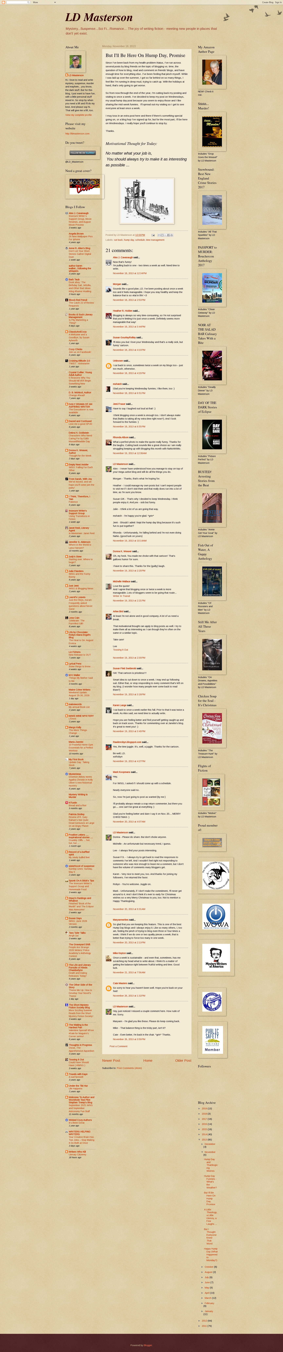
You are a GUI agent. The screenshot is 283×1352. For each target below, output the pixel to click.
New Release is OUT (80, 654)
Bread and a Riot (77, 805)
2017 (205, 1119)
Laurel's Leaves (77, 597)
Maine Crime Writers (79, 689)
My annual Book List (79, 707)
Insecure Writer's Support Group (78, 512)
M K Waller (74, 675)
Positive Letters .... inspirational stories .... (81, 836)
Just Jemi (74, 585)
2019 (205, 1108)
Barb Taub (74, 279)
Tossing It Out (120, 649)
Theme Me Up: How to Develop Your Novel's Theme (80, 993)
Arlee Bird (118, 611)
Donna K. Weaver (122, 551)
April (207, 1293)
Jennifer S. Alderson (79, 542)
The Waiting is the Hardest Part (78, 1026)
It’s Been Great (77, 1122)
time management (155, 240)
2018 (205, 1113)
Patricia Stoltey (77, 814)
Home (147, 1060)
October (209, 1267)
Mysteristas (75, 774)
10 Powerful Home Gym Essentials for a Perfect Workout (81, 747)
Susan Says (75, 918)
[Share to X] (165, 235)
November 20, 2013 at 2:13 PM (129, 942)
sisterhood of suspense (81, 866)
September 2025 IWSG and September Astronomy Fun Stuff (81, 1108)
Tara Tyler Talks (77, 933)
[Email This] (159, 235)
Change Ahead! (77, 395)
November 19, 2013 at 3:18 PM (129, 694)
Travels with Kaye (78, 1074)
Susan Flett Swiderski (124, 668)
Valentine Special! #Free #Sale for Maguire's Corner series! (81, 1033)
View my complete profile (78, 115)
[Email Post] (152, 235)
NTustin (73, 802)
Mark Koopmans (121, 772)
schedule (140, 240)
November (210, 1152)
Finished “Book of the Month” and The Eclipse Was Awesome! (81, 906)
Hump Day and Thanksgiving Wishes (210, 1165)
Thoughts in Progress (80, 1045)
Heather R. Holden (122, 310)
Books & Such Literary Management (81, 315)
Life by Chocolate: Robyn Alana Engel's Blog (80, 635)
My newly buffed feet (79, 857)
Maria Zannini (76, 742)
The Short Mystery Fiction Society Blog (79, 1006)
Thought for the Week (80, 455)
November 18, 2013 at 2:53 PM (129, 300)
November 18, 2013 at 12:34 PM (130, 273)
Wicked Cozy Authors (80, 1120)
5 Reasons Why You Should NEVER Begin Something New (80, 380)
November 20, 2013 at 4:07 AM (129, 821)
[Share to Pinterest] (171, 235)
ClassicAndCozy (78, 331)
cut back (118, 240)
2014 (205, 1134)
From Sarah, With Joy (80, 479)
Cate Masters (120, 983)
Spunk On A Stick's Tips (81, 880)
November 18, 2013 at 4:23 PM (129, 373)
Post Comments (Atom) (129, 1068)
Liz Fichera (74, 652)
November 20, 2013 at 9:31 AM (129, 909)
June (207, 1282)
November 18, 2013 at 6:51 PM (129, 393)
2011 (205, 1326)
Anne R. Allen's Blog (79, 248)
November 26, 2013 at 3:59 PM (129, 1039)
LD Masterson (99, 17)
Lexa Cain (74, 617)
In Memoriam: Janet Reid (81, 533)
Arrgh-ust (74, 935)
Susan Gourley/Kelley (124, 337)
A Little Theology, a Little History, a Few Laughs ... (210, 1216)
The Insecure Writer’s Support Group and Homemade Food (80, 886)
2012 (205, 1320)
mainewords (75, 704)
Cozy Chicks (75, 349)
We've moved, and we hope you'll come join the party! (81, 484)
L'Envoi (72, 718)
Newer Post (111, 1060)
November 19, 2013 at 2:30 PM (129, 657)
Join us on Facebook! (80, 352)
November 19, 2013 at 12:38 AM (130, 453)
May (207, 1287)
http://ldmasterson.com (77, 133)
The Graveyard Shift (79, 944)
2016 (205, 1124)
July (207, 1277)
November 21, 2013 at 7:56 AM (129, 972)
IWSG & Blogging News (81, 588)
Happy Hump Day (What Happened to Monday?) (211, 1254)
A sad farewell (76, 1077)
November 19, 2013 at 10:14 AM (130, 540)
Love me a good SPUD (80, 424)
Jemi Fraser (119, 404)
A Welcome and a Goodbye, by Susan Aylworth (79, 337)
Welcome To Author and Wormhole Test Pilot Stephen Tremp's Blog (81, 1100)
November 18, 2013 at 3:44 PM (129, 326)
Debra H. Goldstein (79, 432)
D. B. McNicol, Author (80, 392)
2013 (205, 1139)
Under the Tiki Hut (78, 1085)
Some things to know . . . (81, 666)
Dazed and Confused (80, 421)
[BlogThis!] (162, 235)
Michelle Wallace (121, 581)
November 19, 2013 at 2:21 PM (129, 600)
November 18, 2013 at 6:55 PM (129, 426)
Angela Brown (76, 233)
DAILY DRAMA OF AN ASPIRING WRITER (80, 405)
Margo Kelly (75, 727)
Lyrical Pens (75, 663)
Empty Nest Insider (79, 464)
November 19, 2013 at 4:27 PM (129, 761)
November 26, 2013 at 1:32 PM (129, 995)
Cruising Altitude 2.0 (79, 360)
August (209, 1272)
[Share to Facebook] (168, 235)
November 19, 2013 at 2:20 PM (129, 570)
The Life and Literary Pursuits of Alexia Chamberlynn (80, 967)
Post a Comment (118, 1046)
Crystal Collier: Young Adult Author (80, 373)
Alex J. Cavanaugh (123, 257)
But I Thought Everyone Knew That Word (210, 1236)
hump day (129, 240)
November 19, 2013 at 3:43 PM (129, 731)
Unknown (118, 360)
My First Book (76, 759)
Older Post (183, 1060)
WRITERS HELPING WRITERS (79, 1133)
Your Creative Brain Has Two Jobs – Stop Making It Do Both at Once (81, 1140)
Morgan (117, 284)
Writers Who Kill (77, 1151)
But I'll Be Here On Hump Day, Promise (210, 1198)
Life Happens (75, 1088)
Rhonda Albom (121, 437)
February (209, 1303)
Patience (73, 502)
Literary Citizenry (77, 1154)
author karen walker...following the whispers (80, 268)
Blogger (148, 1345)
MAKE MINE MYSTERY (81, 716)
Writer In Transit (121, 596)
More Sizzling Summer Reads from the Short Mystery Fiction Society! (81, 1013)
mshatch (117, 384)
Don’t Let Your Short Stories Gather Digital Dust (80, 254)
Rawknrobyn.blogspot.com (127, 742)
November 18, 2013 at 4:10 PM (129, 350)
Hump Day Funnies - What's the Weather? (210, 1182)
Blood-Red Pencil (78, 300)
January (209, 1311)
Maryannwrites (121, 919)
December (210, 1144)
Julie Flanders (76, 571)
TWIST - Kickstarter (79, 363)
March (208, 1298)
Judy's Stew (75, 556)
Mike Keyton (119, 953)
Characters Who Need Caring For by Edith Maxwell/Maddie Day (80, 438)
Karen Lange (119, 705)
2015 (205, 1129)
